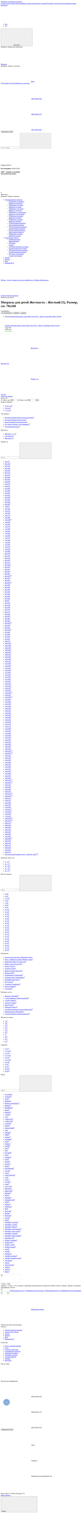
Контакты (4, 5)
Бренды (7, 259)
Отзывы (73, 3)
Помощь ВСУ (9, 263)
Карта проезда (5, 1495)
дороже (23, 313)
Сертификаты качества (26, 3)
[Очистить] (35, 451)
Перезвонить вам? (7, 131)
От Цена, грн (5, 400)
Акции (7, 257)
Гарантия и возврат (40, 3)
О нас (3, 3)
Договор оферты (65, 3)
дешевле (16, 313)
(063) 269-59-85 (36, 130)
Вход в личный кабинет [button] (13, 1346)
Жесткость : (35, 348)
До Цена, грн (22, 400)
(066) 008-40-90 (36, 99)
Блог (6, 261)
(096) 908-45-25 (36, 114)
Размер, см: (34, 379)
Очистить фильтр (7, 396)
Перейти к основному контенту (11, 2)
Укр (6, 24)
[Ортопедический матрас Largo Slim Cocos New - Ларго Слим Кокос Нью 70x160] (43, 316)
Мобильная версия (37, 1309)
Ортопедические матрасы (13, 200)
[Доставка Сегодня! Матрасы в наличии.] (11, 1282)
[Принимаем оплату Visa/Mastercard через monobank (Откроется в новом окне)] (63, 1291)
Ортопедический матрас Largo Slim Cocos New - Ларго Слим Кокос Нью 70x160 (32, 325)
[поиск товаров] (35, 141)
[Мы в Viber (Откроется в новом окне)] (16, 21)
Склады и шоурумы (11, 3)
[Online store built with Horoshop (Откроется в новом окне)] (37, 1325)
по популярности (7, 313)
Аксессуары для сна (11, 238)
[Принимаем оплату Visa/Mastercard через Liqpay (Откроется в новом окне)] (27, 1291)
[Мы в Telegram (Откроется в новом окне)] (46, 21)
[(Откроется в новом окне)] (4, 1294)
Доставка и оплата (53, 3)
